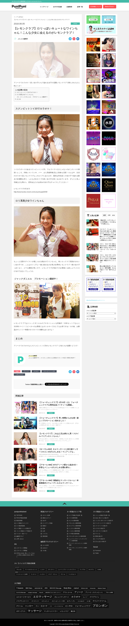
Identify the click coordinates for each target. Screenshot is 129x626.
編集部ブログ (20, 536)
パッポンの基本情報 (74, 531)
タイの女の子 (81, 601)
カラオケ (36, 371)
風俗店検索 (19, 520)
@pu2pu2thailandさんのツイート (95, 300)
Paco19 (41, 592)
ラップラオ (82, 569)
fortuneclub (92, 588)
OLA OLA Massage (21, 592)
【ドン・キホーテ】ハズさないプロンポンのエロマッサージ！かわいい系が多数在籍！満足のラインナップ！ (108, 258)
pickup (21, 17)
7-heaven (19, 588)
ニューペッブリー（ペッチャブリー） (67, 569)
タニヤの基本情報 (74, 520)
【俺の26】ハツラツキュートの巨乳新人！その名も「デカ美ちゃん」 (108, 222)
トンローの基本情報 (74, 528)
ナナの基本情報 (73, 518)
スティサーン (51, 569)
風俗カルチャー (47, 518)
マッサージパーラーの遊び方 (103, 523)
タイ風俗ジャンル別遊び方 (23, 528)
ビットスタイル (59, 606)
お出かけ (45, 548)
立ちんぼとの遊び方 (100, 541)
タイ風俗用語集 (20, 526)
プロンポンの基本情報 (75, 523)
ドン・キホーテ (41, 606)
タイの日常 (46, 545)
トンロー (42, 569)
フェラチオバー (72, 574)
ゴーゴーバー (35, 601)
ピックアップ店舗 (47, 523)
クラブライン (94, 597)
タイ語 (88, 601)
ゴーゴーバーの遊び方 (101, 526)
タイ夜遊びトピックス (22, 523)
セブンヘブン (71, 601)
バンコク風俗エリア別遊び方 (24, 531)
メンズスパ (42, 574)
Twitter (97, 553)
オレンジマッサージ (61, 597)
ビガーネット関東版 (21, 548)
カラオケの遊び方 (100, 528)
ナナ (51, 606)
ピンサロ (69, 606)
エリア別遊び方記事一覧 (75, 515)
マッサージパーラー (51, 611)
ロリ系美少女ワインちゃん (25, 94)
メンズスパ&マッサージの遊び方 (104, 520)
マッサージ (33, 574)
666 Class (29, 588)
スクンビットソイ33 (58, 601)
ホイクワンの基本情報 (75, 526)
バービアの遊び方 (100, 539)
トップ (16, 17)
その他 (44, 550)
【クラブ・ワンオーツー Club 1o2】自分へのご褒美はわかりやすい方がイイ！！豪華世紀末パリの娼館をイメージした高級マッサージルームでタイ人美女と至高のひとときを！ (108, 235)
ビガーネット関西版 (21, 550)
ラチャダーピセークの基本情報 (77, 536)
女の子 (44, 520)
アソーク (26, 371)
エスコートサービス (23, 597)
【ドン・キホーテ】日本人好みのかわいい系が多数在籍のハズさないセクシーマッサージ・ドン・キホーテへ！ (108, 247)
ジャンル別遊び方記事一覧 (102, 515)
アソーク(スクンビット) (31, 569)
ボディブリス (20, 611)
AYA (46, 588)
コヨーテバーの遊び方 (101, 531)
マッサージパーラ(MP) (22, 574)
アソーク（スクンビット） (94, 592)
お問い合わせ (20, 539)
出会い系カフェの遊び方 (102, 518)
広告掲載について (95, 6)
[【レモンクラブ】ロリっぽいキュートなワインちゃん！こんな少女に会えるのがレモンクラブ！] (77, 39)
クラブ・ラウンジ (52, 574)
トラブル (45, 533)
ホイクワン (91, 569)
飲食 (44, 528)
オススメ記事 (46, 515)
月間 (109, 215)
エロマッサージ (42, 596)
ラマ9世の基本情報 (74, 533)
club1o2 (76, 588)
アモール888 (109, 592)
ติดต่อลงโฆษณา (109, 6)
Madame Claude (102, 588)
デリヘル (97, 533)
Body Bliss (67, 588)
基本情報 (45, 536)
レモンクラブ (19, 374)
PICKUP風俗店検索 (21, 518)
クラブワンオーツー (22, 601)
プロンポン (19, 569)
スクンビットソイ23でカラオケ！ (27, 92)
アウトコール (67, 592)
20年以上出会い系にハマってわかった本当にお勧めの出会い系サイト (25, 555)
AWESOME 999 (38, 588)
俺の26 (73, 611)
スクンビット (45, 601)
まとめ (19, 99)
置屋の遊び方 (98, 536)
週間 (104, 215)
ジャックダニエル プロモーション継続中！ (34, 97)
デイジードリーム (99, 601)
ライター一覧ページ (21, 533)
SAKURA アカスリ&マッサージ (53, 592)
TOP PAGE (19, 515)
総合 (113, 215)
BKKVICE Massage (55, 588)
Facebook (98, 550)
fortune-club (84, 588)
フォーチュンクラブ (82, 606)
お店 (44, 531)
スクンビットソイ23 (49, 371)
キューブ (85, 597)
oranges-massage (32, 592)
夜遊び (44, 526)
